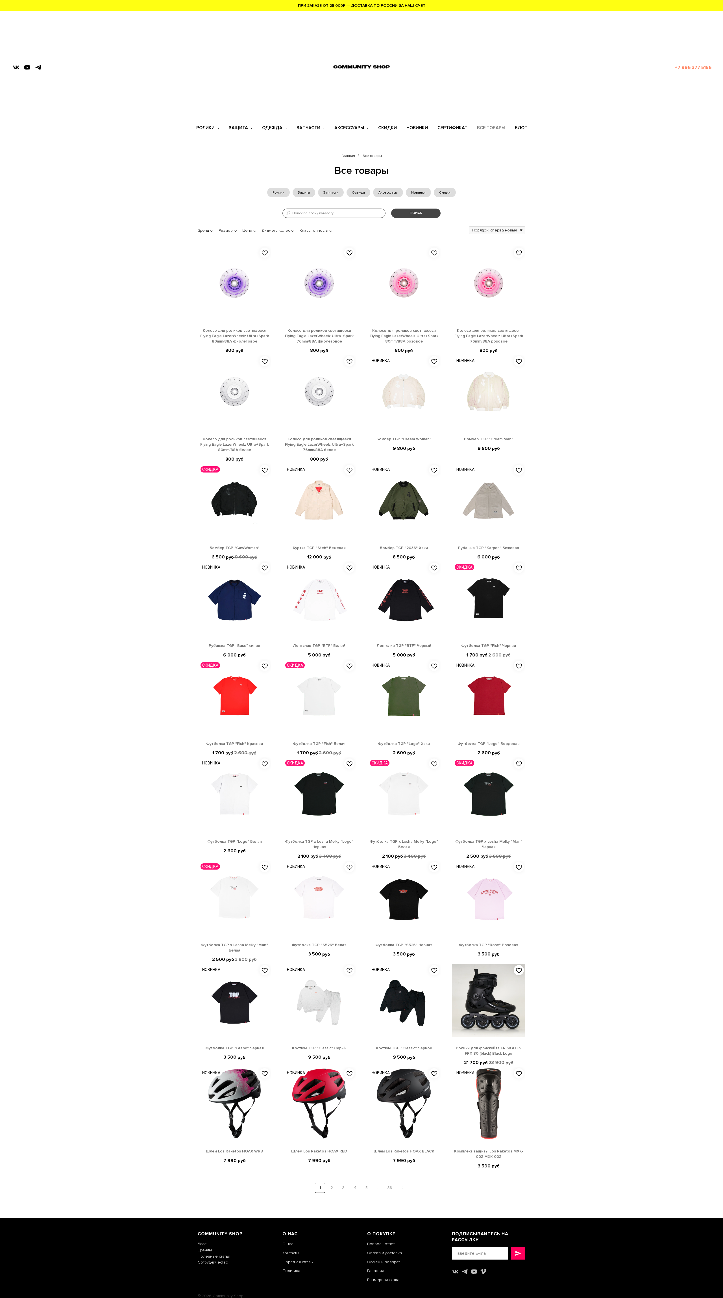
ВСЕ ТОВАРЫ (491, 128)
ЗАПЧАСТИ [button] (309, 128)
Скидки (444, 192)
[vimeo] (483, 1271)
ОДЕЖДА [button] (273, 128)
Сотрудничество (213, 1262)
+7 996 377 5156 (693, 67)
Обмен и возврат (383, 1262)
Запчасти (330, 192)
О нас (287, 1243)
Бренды (205, 1250)
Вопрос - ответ (381, 1243)
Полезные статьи (214, 1256)
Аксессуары (388, 192)
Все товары (372, 156)
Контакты (290, 1253)
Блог (202, 1243)
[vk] (16, 67)
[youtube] (27, 67)
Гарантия (375, 1270)
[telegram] (38, 67)
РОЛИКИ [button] (206, 128)
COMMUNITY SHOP (220, 1234)
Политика (291, 1270)
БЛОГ (521, 128)
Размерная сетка (383, 1279)
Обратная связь (297, 1262)
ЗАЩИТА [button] (239, 128)
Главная (348, 156)
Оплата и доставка (384, 1253)
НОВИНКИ (417, 128)
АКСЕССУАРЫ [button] (349, 128)
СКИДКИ (387, 128)
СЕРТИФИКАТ (452, 128)
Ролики (278, 192)
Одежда (358, 192)
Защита (304, 192)
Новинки (418, 192)
